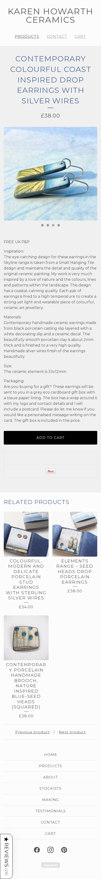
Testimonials (50, 811)
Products (27, 36)
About (50, 777)
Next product (72, 732)
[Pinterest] (64, 850)
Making (50, 799)
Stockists (50, 788)
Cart (80, 36)
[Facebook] (37, 850)
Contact (57, 36)
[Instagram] (50, 850)
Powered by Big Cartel (50, 865)
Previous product (32, 732)
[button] (6, 856)
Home (50, 754)
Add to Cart (50, 437)
